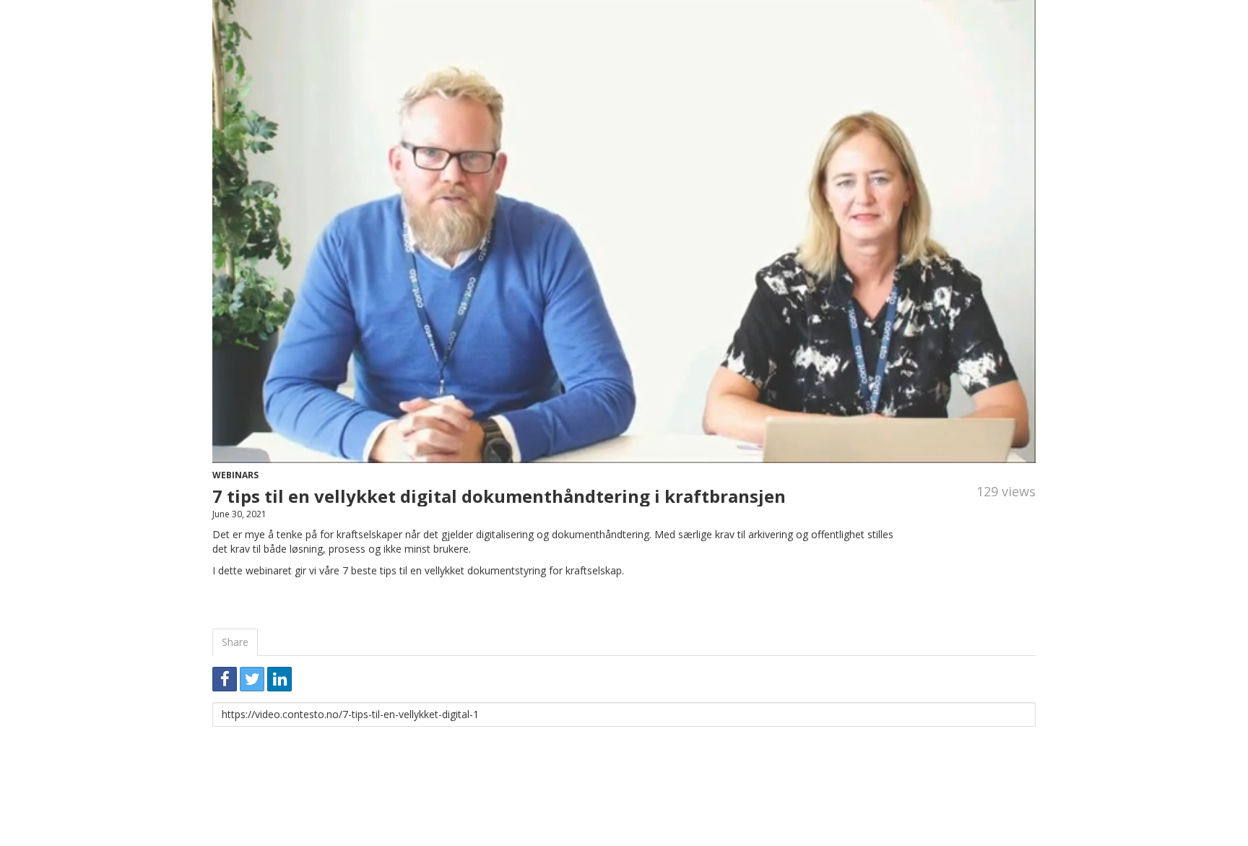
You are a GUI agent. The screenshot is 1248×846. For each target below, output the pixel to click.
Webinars (235, 475)
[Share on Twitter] (252, 679)
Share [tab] (235, 642)
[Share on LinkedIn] (279, 679)
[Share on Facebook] (224, 679)
